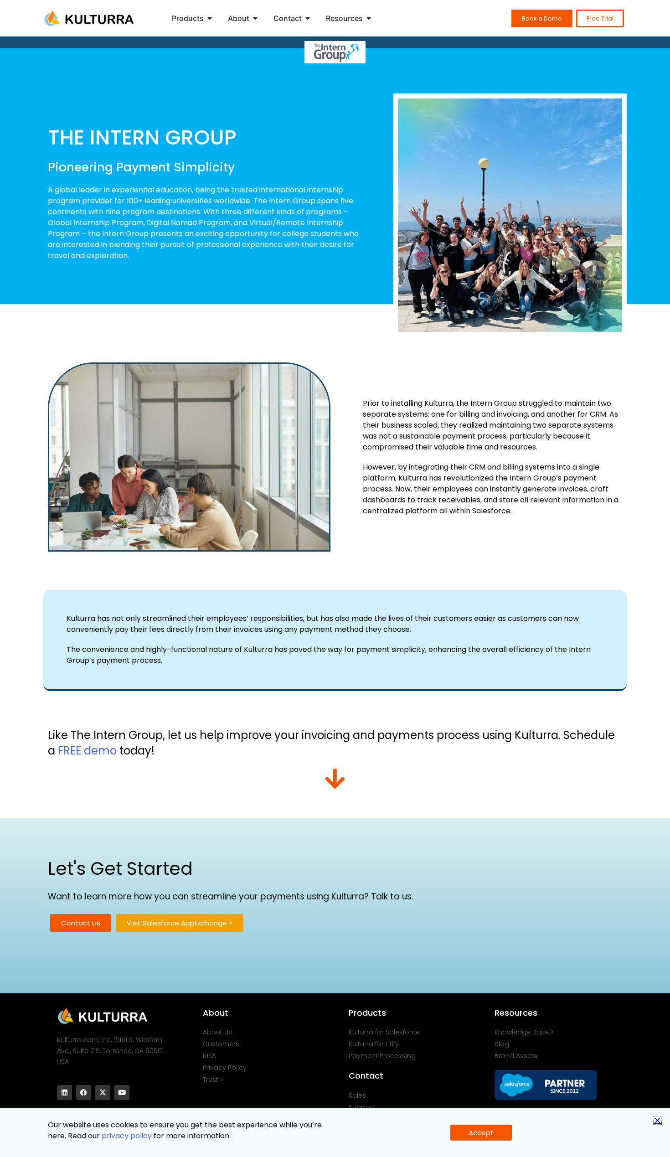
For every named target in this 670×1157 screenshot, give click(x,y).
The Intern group (142, 137)
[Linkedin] (64, 1092)
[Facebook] (83, 1092)
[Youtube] (121, 1092)
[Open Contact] (307, 18)
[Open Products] (209, 18)
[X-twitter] (102, 1092)
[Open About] (255, 18)
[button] (657, 1120)
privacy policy (127, 1136)
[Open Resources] (368, 18)
